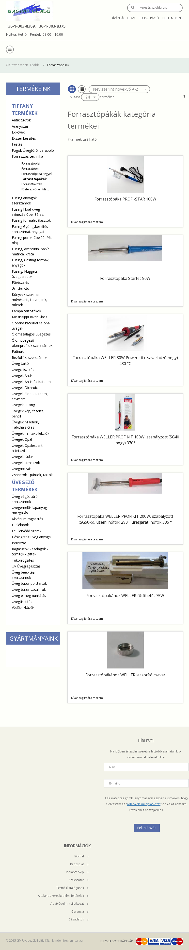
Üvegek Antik (22, 375)
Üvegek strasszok (26, 462)
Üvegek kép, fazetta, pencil (28, 413)
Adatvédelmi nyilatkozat (143, 804)
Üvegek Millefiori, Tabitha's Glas (25, 425)
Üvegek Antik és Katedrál (31, 381)
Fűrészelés (20, 282)
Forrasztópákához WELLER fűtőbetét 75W (125, 595)
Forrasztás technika (32, 172)
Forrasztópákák (34, 179)
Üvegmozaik (22, 468)
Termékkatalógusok (70, 888)
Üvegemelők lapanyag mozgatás (29, 510)
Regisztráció (149, 18)
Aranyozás (20, 126)
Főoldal (35, 65)
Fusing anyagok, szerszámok (25, 200)
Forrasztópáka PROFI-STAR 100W (125, 199)
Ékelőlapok (20, 524)
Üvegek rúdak (22, 456)
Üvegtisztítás (22, 601)
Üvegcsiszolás (23, 369)
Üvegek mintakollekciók (30, 433)
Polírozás (19, 543)
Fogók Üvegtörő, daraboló (33, 150)
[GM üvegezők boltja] (29, 11)
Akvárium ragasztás (27, 519)
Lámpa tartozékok (26, 311)
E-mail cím (116, 783)
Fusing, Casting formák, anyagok (30, 262)
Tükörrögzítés (23, 560)
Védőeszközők (23, 607)
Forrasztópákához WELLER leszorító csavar (125, 675)
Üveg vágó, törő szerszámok (24, 499)
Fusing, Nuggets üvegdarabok (25, 274)
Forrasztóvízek (31, 184)
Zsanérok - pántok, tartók (32, 474)
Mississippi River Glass (29, 317)
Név (112, 767)
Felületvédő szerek (26, 531)
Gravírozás (20, 288)
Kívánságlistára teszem (87, 222)
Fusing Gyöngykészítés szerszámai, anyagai (30, 229)
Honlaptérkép (74, 872)
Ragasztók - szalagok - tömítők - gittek (30, 551)
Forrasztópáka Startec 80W (125, 278)
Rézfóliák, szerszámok (29, 357)
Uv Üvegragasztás (26, 566)
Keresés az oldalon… (154, 7)
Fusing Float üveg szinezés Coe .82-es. (28, 212)
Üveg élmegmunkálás (29, 595)
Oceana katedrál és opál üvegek (31, 326)
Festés (17, 144)
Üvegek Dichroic (25, 387)
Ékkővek (18, 132)
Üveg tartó (20, 363)
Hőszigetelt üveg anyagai (31, 536)
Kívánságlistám (123, 18)
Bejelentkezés (172, 18)
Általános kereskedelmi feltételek (61, 896)
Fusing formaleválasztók (31, 220)
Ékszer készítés (24, 138)
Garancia (78, 911)
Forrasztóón (30, 169)
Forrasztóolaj (30, 163)
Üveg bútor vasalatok (29, 589)
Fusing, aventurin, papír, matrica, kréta (31, 251)
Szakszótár (77, 880)
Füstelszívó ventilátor (36, 189)
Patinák (18, 351)
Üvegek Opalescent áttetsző (27, 448)
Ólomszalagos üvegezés (31, 334)
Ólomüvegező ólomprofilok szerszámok (32, 343)
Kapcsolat (77, 864)
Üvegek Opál (22, 439)
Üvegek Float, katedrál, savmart (30, 396)
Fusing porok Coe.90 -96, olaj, (32, 240)
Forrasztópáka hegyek (36, 174)
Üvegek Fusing (23, 404)
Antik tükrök (21, 120)
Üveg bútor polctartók (29, 583)
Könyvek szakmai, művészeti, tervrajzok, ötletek (29, 299)
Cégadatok (77, 919)
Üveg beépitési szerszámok (23, 575)
